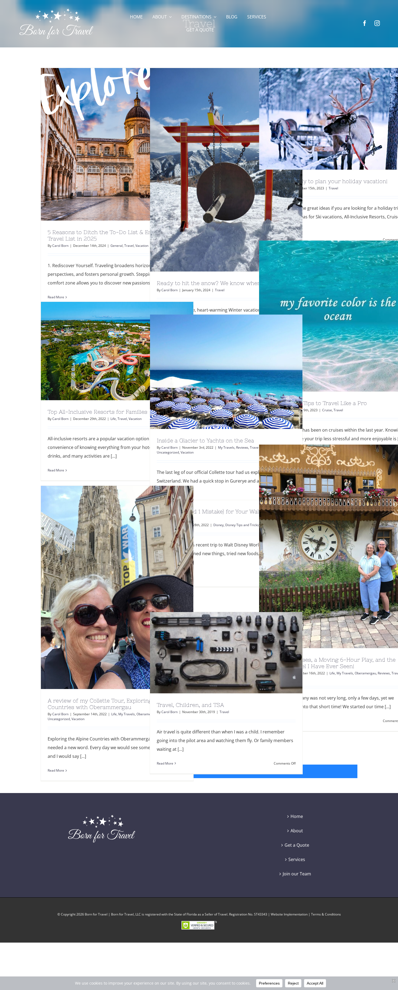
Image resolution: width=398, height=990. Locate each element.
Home (297, 816)
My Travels (226, 447)
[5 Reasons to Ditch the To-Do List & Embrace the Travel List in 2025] (117, 144)
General (116, 245)
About (297, 831)
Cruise (327, 410)
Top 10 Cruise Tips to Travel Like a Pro (325, 316)
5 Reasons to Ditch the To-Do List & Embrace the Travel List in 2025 (107, 144)
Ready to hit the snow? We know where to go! (216, 169)
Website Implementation (289, 914)
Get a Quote (297, 845)
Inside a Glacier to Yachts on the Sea (216, 372)
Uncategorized (168, 452)
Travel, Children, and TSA (216, 653)
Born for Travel (96, 914)
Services (296, 859)
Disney (218, 525)
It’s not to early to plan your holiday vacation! (325, 119)
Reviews (242, 447)
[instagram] (377, 23)
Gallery (127, 144)
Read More (56, 470)
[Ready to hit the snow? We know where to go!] (226, 169)
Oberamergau (365, 673)
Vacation (141, 245)
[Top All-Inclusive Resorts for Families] (117, 351)
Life (113, 418)
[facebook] (365, 23)
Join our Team (297, 874)
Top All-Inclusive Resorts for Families (107, 351)
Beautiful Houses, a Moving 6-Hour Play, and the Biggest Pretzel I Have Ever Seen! (325, 546)
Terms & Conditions (326, 914)
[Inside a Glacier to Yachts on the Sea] (226, 372)
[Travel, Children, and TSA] (226, 652)
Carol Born (60, 245)
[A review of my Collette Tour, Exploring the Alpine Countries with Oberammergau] (117, 587)
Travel (129, 245)
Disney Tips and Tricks (242, 525)
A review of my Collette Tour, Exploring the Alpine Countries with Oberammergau (107, 587)
